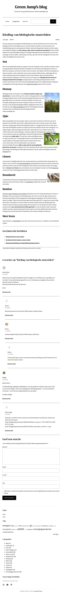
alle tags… (56, 534)
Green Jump (9, 554)
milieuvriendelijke (18, 107)
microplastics (7, 529)
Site (3, 483)
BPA (7, 543)
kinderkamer (45, 526)
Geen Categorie (10, 550)
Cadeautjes (9, 545)
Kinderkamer (9, 556)
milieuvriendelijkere (24, 163)
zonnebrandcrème (8, 532)
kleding (51, 526)
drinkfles (16, 526)
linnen (33, 248)
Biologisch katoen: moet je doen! (15, 236)
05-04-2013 (5, 274)
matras (55, 526)
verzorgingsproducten (42, 529)
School (8, 565)
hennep (26, 248)
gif (22, 248)
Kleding (57, 39)
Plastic (8, 563)
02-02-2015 (5, 379)
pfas (16, 529)
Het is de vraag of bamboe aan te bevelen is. (15, 194)
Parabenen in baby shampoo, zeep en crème (18, 240)
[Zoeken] (53, 21)
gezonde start (25, 526)
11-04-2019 (7, 331)
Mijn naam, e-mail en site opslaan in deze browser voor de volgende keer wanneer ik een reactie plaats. (31, 492)
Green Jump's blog (31, 7)
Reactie (5, 447)
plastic (21, 528)
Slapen (8, 567)
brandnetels (29, 182)
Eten (7, 548)
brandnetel (18, 248)
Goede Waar (16, 221)
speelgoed (30, 529)
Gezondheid (9, 552)
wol (37, 248)
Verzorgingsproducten (12, 572)
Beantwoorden (6, 292)
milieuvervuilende (31, 84)
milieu (13, 529)
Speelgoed (9, 570)
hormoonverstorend (37, 526)
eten (20, 526)
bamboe (7, 248)
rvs (25, 529)
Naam (4, 467)
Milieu (7, 561)
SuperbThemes (38, 591)
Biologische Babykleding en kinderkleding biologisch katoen (22, 243)
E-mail (4, 475)
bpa (12, 526)
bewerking (55, 168)
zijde (39, 248)
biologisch (6, 152)
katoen (30, 248)
